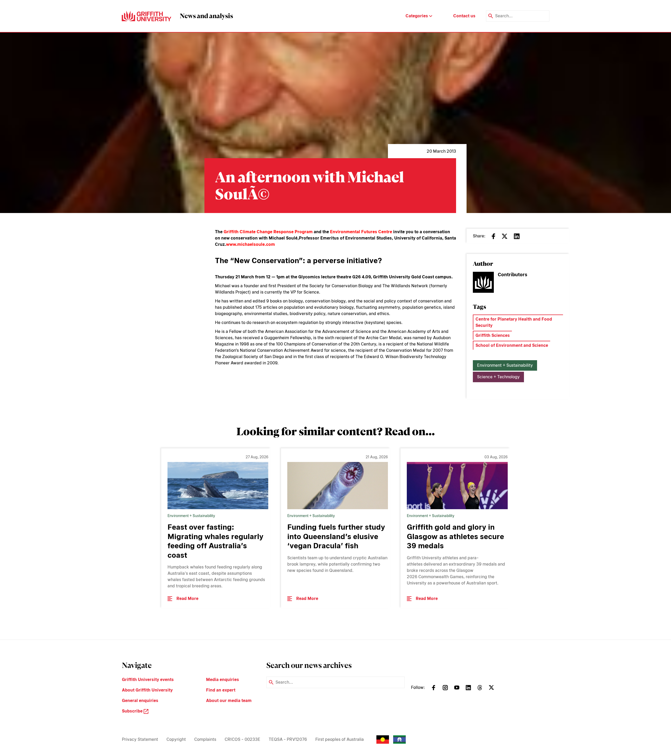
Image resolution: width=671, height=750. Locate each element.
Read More (187, 598)
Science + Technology (498, 376)
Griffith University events (148, 679)
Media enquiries (222, 679)
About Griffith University (147, 690)
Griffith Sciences (492, 335)
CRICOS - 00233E (242, 739)
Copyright (176, 739)
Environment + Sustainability (505, 365)
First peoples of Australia (339, 739)
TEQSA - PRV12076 (288, 739)
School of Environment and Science (511, 345)
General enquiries (140, 700)
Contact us (464, 15)
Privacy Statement (140, 739)
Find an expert (220, 690)
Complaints (205, 739)
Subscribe (133, 711)
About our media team (229, 700)
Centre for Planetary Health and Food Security (513, 322)
